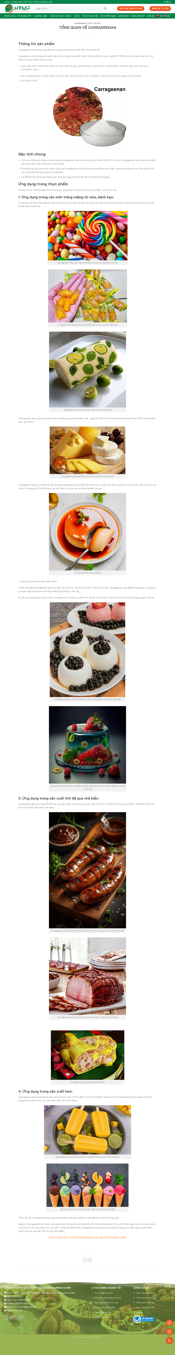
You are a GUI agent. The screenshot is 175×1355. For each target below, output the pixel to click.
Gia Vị (77, 16)
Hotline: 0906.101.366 (17, 1303)
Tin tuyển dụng (108, 16)
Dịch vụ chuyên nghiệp (104, 1307)
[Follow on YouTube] (21, 1317)
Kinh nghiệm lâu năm (103, 1293)
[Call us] (169, 2)
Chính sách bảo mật (145, 1307)
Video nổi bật (138, 16)
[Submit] (105, 8)
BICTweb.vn (97, 1337)
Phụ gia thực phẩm (60, 16)
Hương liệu (41, 16)
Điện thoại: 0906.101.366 (19, 1299)
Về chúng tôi (24, 16)
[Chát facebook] (169, 1322)
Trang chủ (9, 16)
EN (168, 16)
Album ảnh (123, 16)
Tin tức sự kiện (90, 16)
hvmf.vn (19, 1310)
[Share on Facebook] (85, 1259)
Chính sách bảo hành (145, 1293)
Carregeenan (80, 23)
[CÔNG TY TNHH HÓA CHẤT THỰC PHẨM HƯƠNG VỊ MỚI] (17, 8)
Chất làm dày (94, 23)
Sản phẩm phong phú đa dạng (107, 1297)
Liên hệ (150, 16)
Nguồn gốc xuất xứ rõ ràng (106, 1302)
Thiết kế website (80, 1337)
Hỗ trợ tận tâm (101, 1317)
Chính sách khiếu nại (145, 1302)
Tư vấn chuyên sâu (103, 1312)
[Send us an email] (167, 2)
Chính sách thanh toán (146, 1297)
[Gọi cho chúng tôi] (169, 1342)
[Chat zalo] (169, 1331)
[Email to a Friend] (90, 1259)
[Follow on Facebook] (164, 2)
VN (161, 16)
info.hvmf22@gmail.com (24, 1306)
